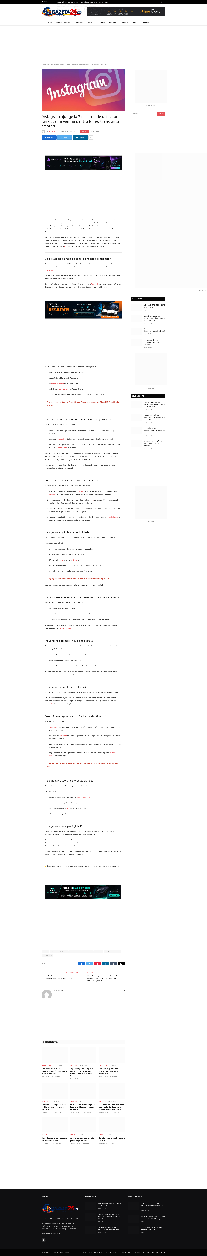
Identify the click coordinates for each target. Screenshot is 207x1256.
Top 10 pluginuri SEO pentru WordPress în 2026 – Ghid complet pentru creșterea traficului (82, 1072)
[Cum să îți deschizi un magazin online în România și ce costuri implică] (55, 1055)
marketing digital (65, 628)
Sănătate (125, 22)
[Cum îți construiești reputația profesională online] (55, 1124)
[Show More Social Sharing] (90, 137)
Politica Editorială (152, 1252)
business (73, 843)
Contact (162, 1252)
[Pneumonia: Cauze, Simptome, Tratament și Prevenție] (136, 342)
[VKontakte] (34, 170)
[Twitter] (34, 159)
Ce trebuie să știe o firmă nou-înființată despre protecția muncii (153, 443)
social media (98, 952)
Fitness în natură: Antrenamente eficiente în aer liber (154, 430)
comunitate (62, 439)
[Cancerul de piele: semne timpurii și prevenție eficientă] (136, 331)
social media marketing (112, 952)
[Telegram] (34, 175)
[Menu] (43, 22)
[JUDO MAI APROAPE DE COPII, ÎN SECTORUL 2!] (136, 307)
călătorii (75, 560)
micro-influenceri (113, 517)
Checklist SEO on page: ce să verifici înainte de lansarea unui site (54, 1107)
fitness (61, 560)
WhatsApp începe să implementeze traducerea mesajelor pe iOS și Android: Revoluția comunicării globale (104, 978)
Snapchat (52, 494)
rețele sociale (87, 952)
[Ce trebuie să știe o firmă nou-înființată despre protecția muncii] (136, 443)
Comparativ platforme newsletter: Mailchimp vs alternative (109, 1071)
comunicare (63, 447)
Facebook (94, 284)
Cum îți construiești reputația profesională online (54, 1139)
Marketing (112, 22)
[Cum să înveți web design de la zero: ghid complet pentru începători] (83, 1091)
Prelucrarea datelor (126, 1252)
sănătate (63, 736)
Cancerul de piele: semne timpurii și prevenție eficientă (154, 330)
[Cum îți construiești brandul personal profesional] (83, 1124)
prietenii (50, 270)
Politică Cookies (98, 1252)
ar (65, 246)
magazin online (57, 383)
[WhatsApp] (34, 181)
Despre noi (86, 1252)
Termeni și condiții (111, 1252)
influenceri (54, 952)
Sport (133, 22)
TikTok (80, 491)
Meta (92, 500)
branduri (45, 952)
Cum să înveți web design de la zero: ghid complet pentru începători (82, 1107)
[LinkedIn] (34, 164)
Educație (90, 22)
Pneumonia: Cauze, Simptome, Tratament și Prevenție (152, 342)
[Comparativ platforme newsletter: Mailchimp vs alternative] (112, 1055)
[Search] (164, 22)
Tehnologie (145, 22)
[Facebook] (34, 153)
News (51, 64)
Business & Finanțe (63, 22)
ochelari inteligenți (83, 797)
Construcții (79, 22)
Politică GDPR (139, 1252)
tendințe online (47, 955)
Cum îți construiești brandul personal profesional (82, 1139)
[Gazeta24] (62, 12)
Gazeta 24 (51, 131)
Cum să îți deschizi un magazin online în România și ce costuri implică (82, 2)
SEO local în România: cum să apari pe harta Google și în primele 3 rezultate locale (111, 1107)
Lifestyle (102, 22)
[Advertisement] (103, 44)
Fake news (53, 727)
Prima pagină (45, 64)
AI (67, 808)
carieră (79, 675)
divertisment (62, 389)
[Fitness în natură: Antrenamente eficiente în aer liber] (136, 430)
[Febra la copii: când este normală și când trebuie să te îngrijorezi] (136, 417)
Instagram (63, 952)
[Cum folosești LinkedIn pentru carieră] (112, 1124)
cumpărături (49, 704)
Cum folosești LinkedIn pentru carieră (112, 1139)
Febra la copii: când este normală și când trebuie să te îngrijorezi (154, 417)
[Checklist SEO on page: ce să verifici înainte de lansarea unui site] (55, 1091)
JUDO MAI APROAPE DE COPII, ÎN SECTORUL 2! (154, 306)
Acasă (50, 22)
